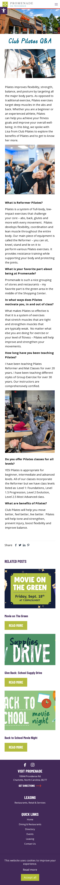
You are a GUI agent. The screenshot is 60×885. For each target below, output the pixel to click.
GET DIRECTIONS (27, 785)
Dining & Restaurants (30, 824)
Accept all (30, 877)
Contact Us (30, 843)
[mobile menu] (56, 4)
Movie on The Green (16, 616)
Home (30, 819)
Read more (30, 870)
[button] (3, 10)
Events (30, 834)
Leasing (30, 838)
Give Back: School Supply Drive (23, 673)
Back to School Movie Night (21, 738)
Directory (30, 829)
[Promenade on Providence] (17, 4)
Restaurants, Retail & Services (30, 802)
